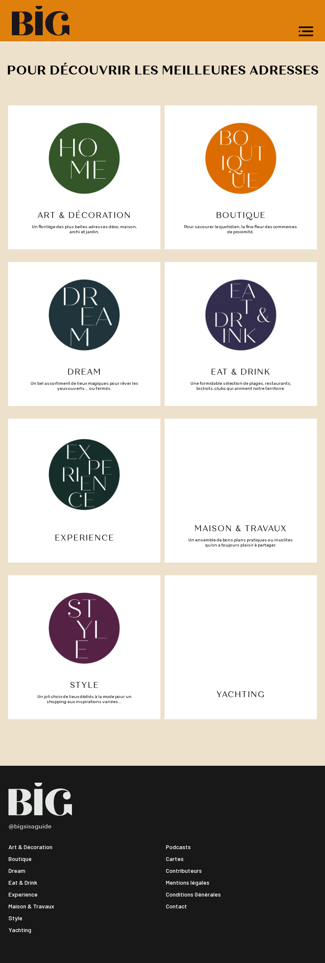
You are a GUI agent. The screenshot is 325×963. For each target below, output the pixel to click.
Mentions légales (187, 882)
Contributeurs (184, 870)
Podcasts (178, 846)
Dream (16, 870)
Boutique (20, 858)
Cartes (175, 858)
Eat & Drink (22, 882)
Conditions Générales (193, 894)
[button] (306, 31)
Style (15, 918)
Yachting (19, 929)
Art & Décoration (30, 846)
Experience (23, 894)
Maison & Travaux (31, 906)
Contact (176, 906)
